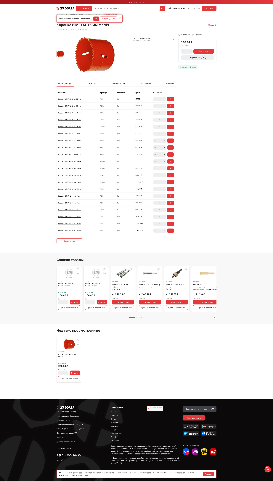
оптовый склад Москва (66, 412)
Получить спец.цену (197, 58)
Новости (114, 412)
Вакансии (114, 422)
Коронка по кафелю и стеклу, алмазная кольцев (150, 286)
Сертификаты (116, 437)
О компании (115, 440)
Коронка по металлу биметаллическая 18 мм (67, 285)
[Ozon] (186, 451)
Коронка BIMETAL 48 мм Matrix (69, 203)
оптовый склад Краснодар (68, 416)
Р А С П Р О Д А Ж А (136, 2)
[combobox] (127, 8)
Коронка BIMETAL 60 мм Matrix (69, 161)
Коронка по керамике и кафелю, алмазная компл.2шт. (120, 287)
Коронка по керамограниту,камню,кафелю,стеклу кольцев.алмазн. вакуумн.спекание (207, 287)
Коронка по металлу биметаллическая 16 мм (94, 285)
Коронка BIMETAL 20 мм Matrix (69, 189)
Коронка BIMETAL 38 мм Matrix (69, 140)
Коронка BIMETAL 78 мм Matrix (69, 230)
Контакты (60, 437)
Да (96, 19)
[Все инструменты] (213, 451)
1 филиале (192, 67)
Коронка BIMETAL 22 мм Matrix (69, 106)
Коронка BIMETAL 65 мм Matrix (69, 210)
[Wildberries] (195, 451)
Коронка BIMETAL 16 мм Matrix (67, 355)
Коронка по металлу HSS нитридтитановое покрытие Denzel (176, 287)
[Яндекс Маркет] (204, 451)
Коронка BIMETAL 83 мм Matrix (69, 182)
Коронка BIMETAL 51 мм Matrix (69, 154)
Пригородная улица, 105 (67, 433)
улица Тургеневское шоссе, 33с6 (70, 429)
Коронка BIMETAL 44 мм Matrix (69, 147)
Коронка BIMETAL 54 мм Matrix (69, 217)
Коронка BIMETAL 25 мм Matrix (69, 113)
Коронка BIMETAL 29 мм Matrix (69, 120)
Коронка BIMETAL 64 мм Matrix (69, 168)
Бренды (113, 430)
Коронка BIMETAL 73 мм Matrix (69, 224)
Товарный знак (116, 433)
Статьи (113, 419)
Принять (208, 474)
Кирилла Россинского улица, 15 (70, 424)
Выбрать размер (123, 302)
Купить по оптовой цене (69, 308)
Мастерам (114, 426)
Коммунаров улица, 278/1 (67, 420)
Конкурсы (114, 415)
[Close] (120, 18)
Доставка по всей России (66, 442)
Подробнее (83, 475)
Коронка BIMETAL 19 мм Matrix (69, 99)
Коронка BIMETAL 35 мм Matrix (69, 134)
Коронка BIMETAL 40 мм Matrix (69, 196)
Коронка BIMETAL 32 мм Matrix (69, 127)
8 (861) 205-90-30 (176, 8)
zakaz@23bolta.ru (64, 448)
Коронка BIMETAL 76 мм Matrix (69, 175)
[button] (214, 317)
